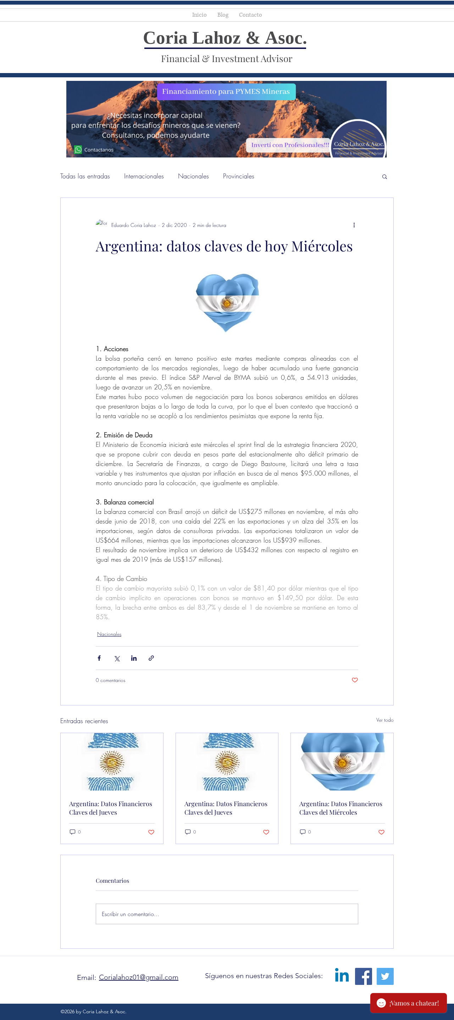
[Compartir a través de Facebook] (99, 658)
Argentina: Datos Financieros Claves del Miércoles (340, 807)
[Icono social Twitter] (385, 976)
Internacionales (144, 176)
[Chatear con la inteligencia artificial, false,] (14, 1006)
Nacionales (193, 176)
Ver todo (385, 719)
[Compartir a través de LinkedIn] (134, 658)
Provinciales (238, 176)
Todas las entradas (85, 176)
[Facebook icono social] (363, 976)
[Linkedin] (341, 976)
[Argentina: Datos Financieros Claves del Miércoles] (342, 762)
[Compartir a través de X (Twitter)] (116, 658)
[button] (384, 176)
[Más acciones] (354, 225)
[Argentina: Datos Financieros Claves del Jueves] (112, 762)
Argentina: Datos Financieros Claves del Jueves (110, 807)
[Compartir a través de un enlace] (151, 658)
